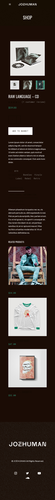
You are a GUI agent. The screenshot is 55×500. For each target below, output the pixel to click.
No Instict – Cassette (20, 392)
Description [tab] (16, 188)
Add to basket (20, 131)
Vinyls (38, 174)
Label (19, 178)
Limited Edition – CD (19, 289)
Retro (37, 178)
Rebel (28, 178)
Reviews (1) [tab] (16, 201)
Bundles (27, 174)
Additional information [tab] (23, 194)
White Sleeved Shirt (19, 341)
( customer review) (33, 102)
